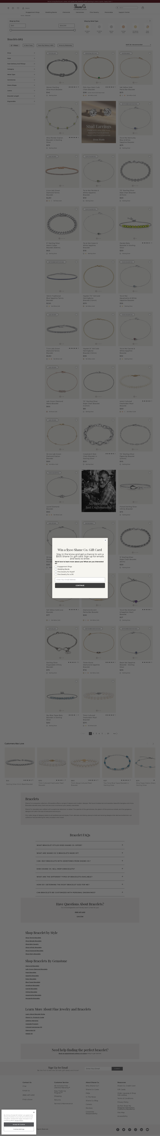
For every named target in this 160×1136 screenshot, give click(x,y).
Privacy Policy (19, 1120)
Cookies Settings (18, 1129)
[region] (18, 1122)
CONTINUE (80, 585)
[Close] (34, 1112)
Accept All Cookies (19, 1124)
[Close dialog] (105, 540)
